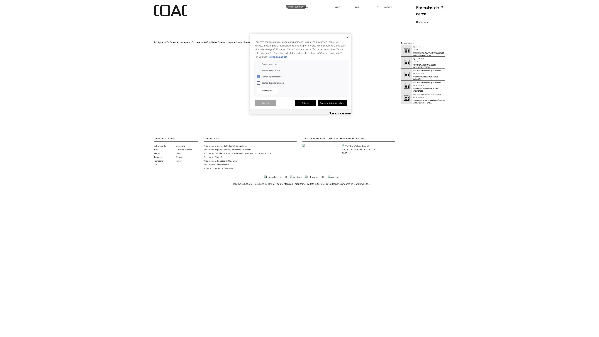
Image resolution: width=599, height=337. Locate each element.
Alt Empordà (160, 145)
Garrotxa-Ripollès (184, 149)
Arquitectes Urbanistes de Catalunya (220, 160)
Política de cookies (277, 57)
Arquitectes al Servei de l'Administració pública (225, 145)
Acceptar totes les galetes (332, 103)
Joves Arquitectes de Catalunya (218, 168)
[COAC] (227, 12)
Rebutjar (306, 103)
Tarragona (158, 160)
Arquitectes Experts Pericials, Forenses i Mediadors (227, 149)
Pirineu (179, 157)
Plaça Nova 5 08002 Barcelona (248, 184)
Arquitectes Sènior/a (213, 157)
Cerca (419, 22)
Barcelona (180, 145)
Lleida (178, 153)
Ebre (156, 149)
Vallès (178, 160)
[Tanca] (347, 37)
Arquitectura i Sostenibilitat (216, 164)
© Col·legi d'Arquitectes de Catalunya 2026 (348, 184)
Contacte (388, 7)
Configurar (267, 90)
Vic (155, 164)
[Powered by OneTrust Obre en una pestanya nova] (338, 112)
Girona (157, 153)
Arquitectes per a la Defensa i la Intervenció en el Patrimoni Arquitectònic (237, 153)
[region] (300, 74)
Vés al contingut (296, 6)
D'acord (265, 103)
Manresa (158, 157)
